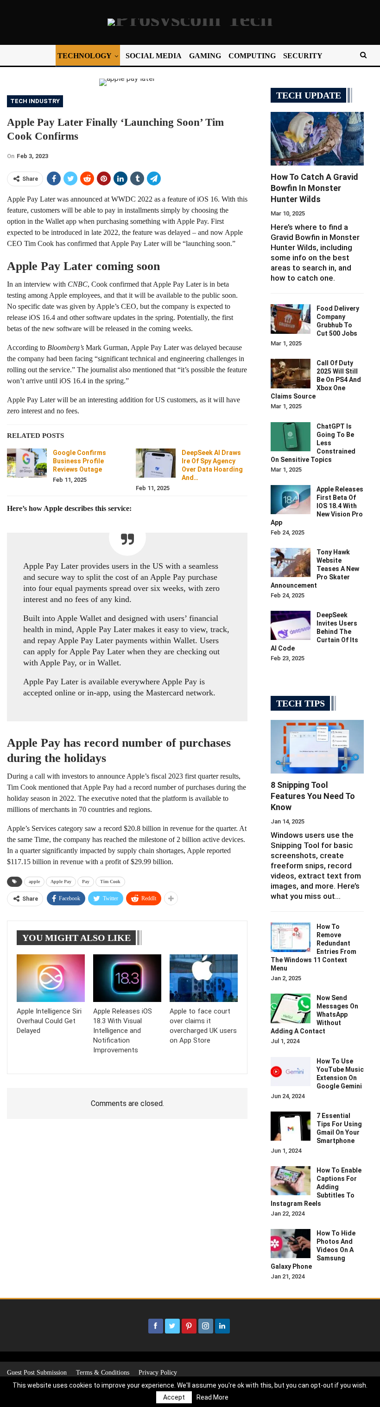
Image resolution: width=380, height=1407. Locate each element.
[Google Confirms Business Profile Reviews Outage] (27, 463)
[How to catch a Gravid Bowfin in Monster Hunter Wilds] (317, 139)
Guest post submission (37, 1372)
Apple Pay (61, 881)
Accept (174, 1397)
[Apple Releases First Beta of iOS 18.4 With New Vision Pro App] (290, 500)
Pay (85, 881)
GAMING (205, 56)
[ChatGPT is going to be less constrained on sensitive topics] (290, 437)
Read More (212, 1397)
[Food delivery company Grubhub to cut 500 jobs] (290, 319)
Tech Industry (35, 101)
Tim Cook (110, 881)
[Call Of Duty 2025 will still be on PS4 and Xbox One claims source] (290, 373)
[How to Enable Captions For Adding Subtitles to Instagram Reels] (290, 1181)
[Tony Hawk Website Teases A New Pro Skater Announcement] (290, 563)
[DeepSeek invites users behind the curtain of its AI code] (290, 625)
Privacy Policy (158, 1372)
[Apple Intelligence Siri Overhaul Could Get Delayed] (51, 978)
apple (34, 881)
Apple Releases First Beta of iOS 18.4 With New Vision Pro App (317, 505)
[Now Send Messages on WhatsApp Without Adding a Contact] (290, 1008)
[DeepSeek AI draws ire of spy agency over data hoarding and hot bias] (156, 463)
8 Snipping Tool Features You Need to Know (313, 796)
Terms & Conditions (102, 1372)
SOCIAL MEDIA (154, 56)
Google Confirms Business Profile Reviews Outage (79, 461)
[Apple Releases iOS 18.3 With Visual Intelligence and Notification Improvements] (127, 978)
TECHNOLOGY (84, 56)
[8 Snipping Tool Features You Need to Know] (317, 747)
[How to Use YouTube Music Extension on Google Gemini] (290, 1072)
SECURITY (303, 56)
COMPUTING (252, 56)
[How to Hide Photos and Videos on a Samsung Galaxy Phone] (290, 1244)
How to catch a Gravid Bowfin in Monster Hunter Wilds (314, 188)
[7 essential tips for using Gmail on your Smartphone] (290, 1126)
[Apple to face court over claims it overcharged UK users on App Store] (204, 978)
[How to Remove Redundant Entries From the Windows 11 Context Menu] (290, 937)
